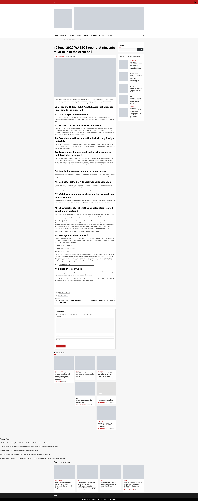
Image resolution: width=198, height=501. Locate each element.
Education (63, 35)
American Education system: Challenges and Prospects (106, 389)
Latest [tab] (121, 56)
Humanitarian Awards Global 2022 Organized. (102, 299)
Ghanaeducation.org (64, 292)
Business (94, 35)
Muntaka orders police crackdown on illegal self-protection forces (123, 88)
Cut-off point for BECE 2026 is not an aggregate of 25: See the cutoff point (106, 363)
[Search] (143, 35)
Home (55, 495)
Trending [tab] (137, 56)
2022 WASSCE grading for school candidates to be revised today (76, 264)
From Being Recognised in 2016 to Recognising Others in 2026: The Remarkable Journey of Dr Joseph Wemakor (123, 112)
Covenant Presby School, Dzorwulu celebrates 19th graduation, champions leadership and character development (64, 363)
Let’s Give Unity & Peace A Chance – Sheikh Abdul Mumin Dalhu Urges (69, 300)
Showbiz (86, 35)
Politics (71, 35)
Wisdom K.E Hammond (59, 56)
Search (121, 46)
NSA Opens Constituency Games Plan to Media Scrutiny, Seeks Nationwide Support (123, 64)
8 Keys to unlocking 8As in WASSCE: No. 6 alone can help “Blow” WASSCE (79, 231)
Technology (110, 35)
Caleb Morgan (58, 381)
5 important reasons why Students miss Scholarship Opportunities (85, 389)
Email (58, 340)
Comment (59, 316)
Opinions (132, 106)
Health (101, 35)
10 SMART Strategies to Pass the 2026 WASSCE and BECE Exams (106, 413)
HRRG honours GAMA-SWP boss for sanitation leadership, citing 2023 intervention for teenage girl (123, 76)
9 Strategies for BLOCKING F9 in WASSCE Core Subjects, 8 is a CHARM (79, 190)
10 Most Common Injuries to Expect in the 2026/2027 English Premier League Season (123, 99)
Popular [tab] (129, 56)
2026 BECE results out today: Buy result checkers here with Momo (85, 363)
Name (58, 335)
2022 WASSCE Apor (62, 295)
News (56, 35)
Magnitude (106, 499)
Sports (79, 35)
